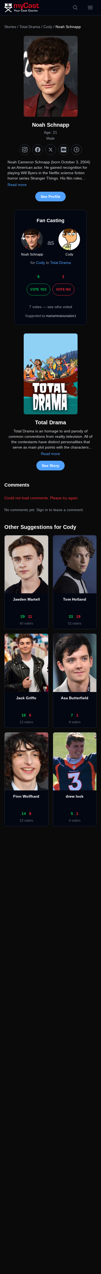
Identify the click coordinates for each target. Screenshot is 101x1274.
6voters (75, 820)
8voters (75, 722)
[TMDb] (76, 149)
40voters (26, 623)
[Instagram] (24, 149)
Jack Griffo (26, 698)
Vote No (63, 289)
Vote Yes (38, 289)
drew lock (74, 796)
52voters (74, 623)
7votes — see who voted (50, 307)
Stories (10, 27)
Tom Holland (74, 599)
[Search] (75, 7)
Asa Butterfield (74, 698)
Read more (17, 185)
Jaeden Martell (26, 599)
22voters (26, 722)
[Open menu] (90, 7)
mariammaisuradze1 (61, 316)
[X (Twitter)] (50, 149)
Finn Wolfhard (26, 796)
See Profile (50, 196)
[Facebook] (37, 149)
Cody (47, 27)
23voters (26, 820)
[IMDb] (63, 149)
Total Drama (29, 27)
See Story (50, 465)
